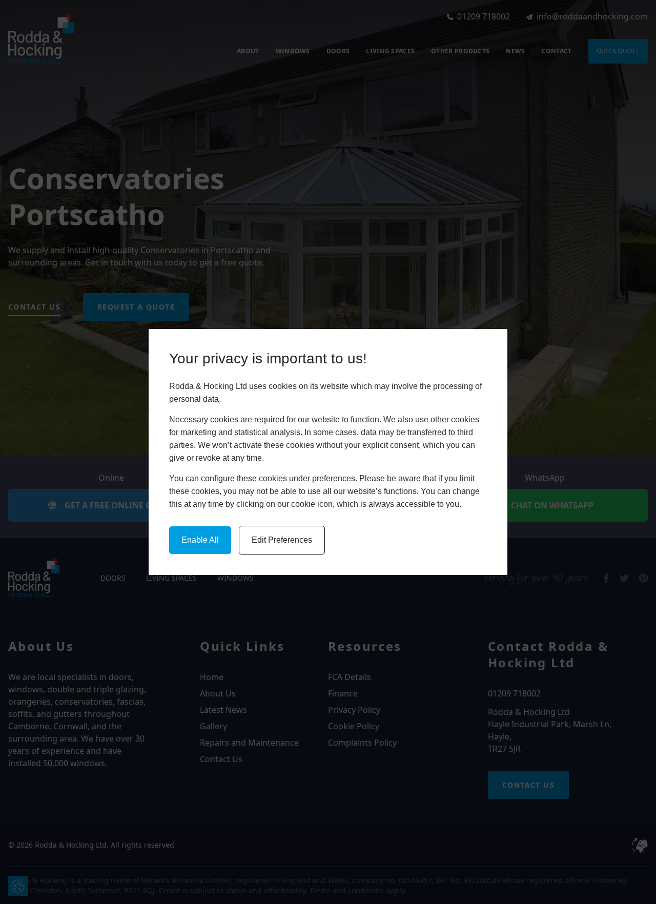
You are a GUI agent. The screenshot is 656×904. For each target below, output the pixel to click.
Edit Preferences (282, 540)
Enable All (200, 540)
